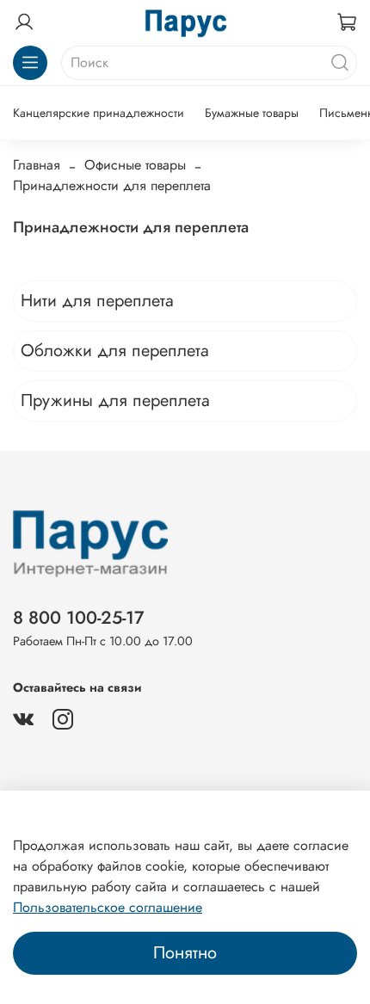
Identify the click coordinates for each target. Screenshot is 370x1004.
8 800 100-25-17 (79, 618)
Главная (36, 165)
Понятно (185, 952)
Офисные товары (135, 165)
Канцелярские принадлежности (98, 112)
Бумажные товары (252, 112)
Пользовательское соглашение (107, 907)
